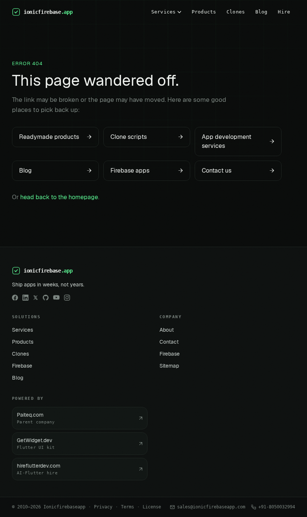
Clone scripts (146, 137)
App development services (238, 141)
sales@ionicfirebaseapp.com (211, 507)
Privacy (103, 507)
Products (204, 12)
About (166, 329)
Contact (169, 341)
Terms (127, 507)
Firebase (22, 365)
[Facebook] (15, 298)
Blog (261, 12)
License (152, 507)
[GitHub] (46, 298)
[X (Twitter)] (35, 297)
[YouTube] (56, 297)
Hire (284, 12)
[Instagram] (67, 298)
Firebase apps (146, 170)
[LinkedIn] (25, 298)
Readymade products (55, 137)
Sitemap (169, 365)
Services (163, 12)
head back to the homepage (59, 197)
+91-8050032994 (276, 507)
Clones (236, 12)
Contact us (238, 170)
